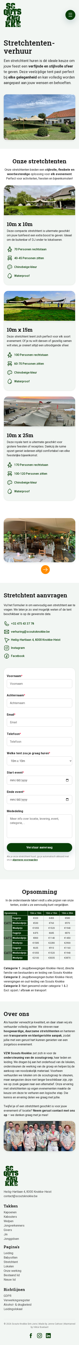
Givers (8, 1230)
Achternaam (16, 695)
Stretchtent (11, 1262)
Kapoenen (10, 1212)
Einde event (15, 792)
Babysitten (10, 1257)
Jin (6, 1234)
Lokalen (9, 1266)
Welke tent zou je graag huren (28, 753)
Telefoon (14, 734)
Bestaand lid (12, 1275)
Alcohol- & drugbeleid (17, 1304)
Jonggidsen (11, 1239)
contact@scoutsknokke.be (20, 1196)
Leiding (8, 1253)
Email (11, 714)
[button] (45, 569)
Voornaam (14, 676)
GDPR (7, 1296)
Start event (15, 772)
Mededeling (15, 811)
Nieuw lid (10, 1279)
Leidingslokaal (13, 1309)
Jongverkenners (14, 1225)
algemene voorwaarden (25, 860)
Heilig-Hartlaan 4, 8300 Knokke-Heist (27, 1191)
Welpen (8, 1221)
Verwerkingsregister (17, 1300)
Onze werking (12, 1271)
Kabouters (10, 1216)
